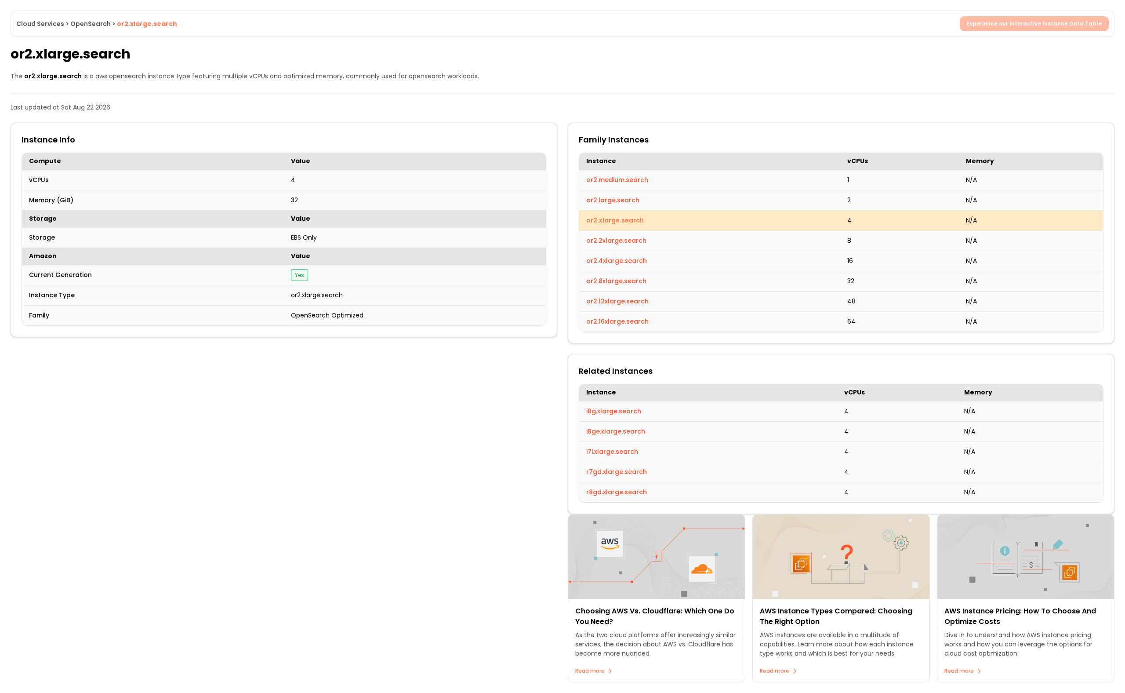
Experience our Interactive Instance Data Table (1034, 23)
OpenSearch (90, 23)
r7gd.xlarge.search (616, 471)
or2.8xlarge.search (616, 281)
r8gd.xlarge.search (616, 492)
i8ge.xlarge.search (615, 431)
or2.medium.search (617, 179)
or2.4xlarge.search (616, 260)
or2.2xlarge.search (616, 240)
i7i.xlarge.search (612, 451)
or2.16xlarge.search (617, 321)
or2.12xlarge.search (617, 301)
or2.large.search (612, 200)
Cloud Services (40, 23)
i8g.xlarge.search (613, 411)
